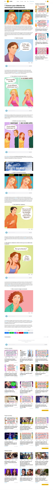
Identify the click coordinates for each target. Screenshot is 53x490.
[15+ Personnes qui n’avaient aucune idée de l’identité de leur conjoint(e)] (11, 353)
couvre (31, 320)
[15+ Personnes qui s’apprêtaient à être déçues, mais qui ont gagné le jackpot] (26, 353)
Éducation (21, 408)
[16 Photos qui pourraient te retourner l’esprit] (41, 367)
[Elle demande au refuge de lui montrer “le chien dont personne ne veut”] (11, 455)
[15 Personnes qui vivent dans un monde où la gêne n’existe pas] (41, 23)
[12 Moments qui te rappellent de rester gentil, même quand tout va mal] (41, 36)
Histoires (36, 18)
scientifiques (7, 156)
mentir (17, 72)
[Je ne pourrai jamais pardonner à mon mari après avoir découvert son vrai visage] (26, 399)
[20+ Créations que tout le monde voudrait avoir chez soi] (11, 399)
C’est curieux (21, 362)
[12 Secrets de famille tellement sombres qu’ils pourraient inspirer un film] (41, 353)
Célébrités (6, 482)
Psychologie (6, 3)
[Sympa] (9, 1)
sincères (16, 198)
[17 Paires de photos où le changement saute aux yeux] (11, 385)
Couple (36, 60)
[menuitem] (18, 1)
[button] (9, 330)
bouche (6, 321)
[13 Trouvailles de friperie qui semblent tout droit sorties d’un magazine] (41, 399)
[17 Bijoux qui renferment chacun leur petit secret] (26, 367)
